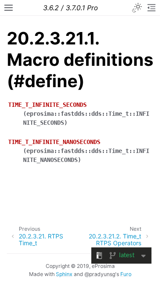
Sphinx (64, 274)
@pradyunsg (99, 274)
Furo (125, 274)
